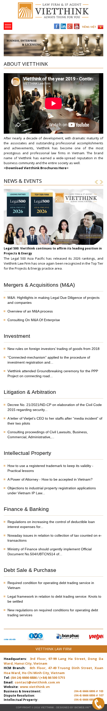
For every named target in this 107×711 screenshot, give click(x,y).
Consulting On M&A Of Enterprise (33, 320)
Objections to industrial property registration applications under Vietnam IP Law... (51, 490)
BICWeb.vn (81, 707)
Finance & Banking (26, 509)
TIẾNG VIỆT (89, 27)
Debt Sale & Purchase (30, 570)
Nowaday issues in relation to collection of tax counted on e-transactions (54, 537)
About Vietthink (26, 64)
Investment (17, 336)
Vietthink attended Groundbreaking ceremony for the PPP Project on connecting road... (52, 373)
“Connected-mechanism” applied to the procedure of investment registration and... (48, 359)
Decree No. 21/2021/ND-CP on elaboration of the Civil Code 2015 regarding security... (54, 407)
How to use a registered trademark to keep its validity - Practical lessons (50, 468)
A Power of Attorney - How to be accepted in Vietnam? (50, 479)
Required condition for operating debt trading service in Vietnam (50, 585)
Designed (62, 707)
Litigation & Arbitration (30, 392)
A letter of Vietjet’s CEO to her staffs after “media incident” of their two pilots (54, 420)
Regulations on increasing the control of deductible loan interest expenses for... (51, 524)
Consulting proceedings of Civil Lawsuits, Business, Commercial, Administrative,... (47, 434)
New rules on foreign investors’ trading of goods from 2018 (53, 349)
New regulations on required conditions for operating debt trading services (52, 612)
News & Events (23, 181)
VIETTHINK (47, 707)
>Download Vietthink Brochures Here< (36, 168)
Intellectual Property (27, 453)
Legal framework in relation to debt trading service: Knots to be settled (54, 598)
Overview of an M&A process (30, 311)
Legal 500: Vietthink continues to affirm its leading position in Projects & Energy (53, 250)
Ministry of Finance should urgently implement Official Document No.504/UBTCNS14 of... (49, 551)
